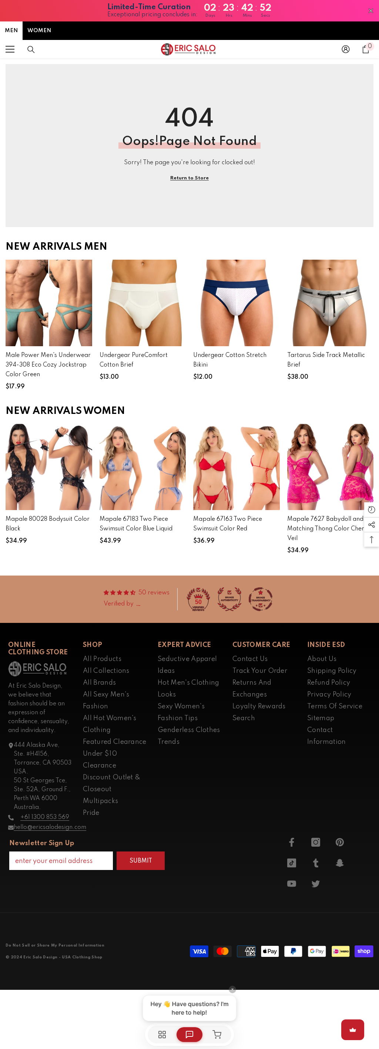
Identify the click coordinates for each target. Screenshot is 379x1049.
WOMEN (39, 30)
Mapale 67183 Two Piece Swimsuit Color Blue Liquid (136, 524)
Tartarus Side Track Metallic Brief (326, 360)
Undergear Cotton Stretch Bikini (229, 360)
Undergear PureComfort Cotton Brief (134, 360)
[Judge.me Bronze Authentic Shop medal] (229, 599)
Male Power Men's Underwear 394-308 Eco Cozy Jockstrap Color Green (48, 365)
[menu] (10, 49)
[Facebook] (291, 842)
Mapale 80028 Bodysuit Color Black (48, 524)
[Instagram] (315, 842)
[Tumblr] (315, 863)
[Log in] (346, 49)
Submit (141, 861)
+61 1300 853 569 (44, 817)
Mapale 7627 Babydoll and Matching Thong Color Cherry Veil (328, 529)
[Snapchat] (340, 863)
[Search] (31, 49)
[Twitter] (315, 883)
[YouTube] (291, 883)
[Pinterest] (340, 842)
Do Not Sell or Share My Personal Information (55, 945)
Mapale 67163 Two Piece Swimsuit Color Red (227, 524)
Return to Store (189, 178)
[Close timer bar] (370, 10)
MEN (11, 30)
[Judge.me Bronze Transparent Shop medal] (260, 599)
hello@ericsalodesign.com (50, 827)
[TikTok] (291, 863)
